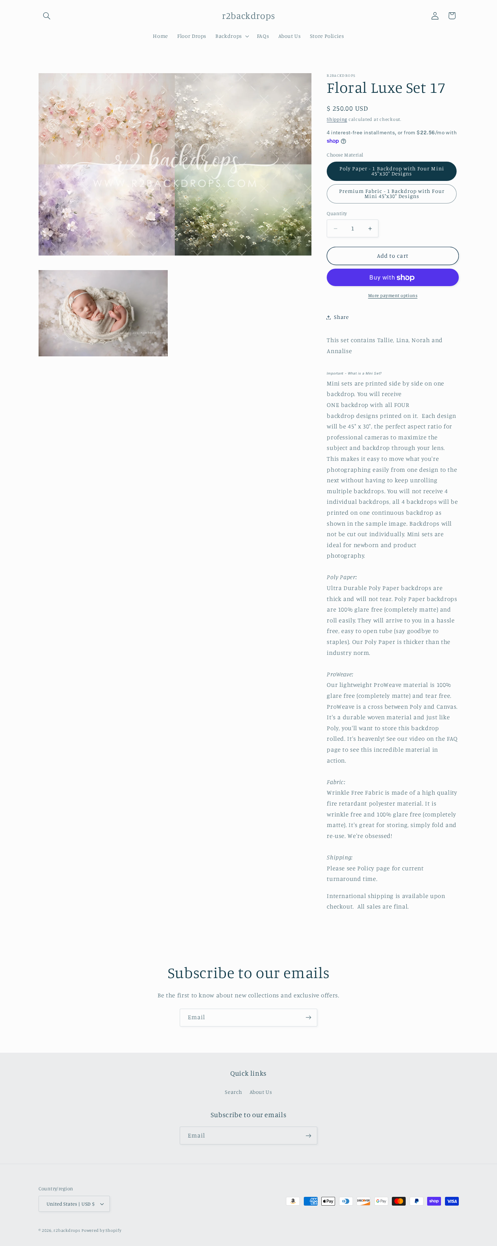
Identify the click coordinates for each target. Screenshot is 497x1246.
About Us (261, 1092)
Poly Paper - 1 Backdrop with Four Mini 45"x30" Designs (391, 171)
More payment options (393, 295)
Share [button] (341, 317)
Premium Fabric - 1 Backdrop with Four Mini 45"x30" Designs (392, 193)
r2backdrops (66, 1230)
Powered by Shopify (101, 1230)
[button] (47, 15)
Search (233, 1092)
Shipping (337, 119)
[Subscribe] (308, 1018)
